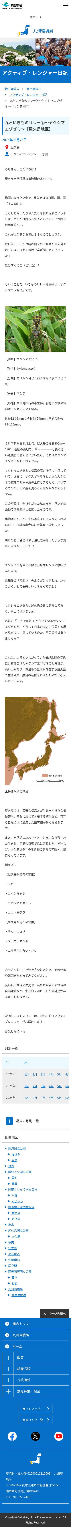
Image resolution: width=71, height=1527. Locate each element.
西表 (14, 1283)
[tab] (9, 1121)
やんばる (14, 1254)
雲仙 (14, 1177)
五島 (14, 1160)
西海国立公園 (17, 1148)
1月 (26, 1074)
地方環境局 (12, 89)
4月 (51, 1074)
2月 (35, 1074)
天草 (14, 1183)
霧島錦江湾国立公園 (21, 1207)
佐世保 (15, 1154)
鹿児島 (15, 1213)
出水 (11, 1224)
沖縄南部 (14, 1260)
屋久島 (15, 1236)
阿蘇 (14, 1195)
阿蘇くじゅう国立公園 (22, 1189)
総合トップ (21, 1323)
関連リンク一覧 (33, 1420)
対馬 (11, 1166)
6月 (67, 1074)
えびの (15, 1218)
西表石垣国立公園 (19, 1271)
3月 (43, 1074)
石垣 (14, 1277)
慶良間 (12, 1265)
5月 (59, 1074)
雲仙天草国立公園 (19, 1172)
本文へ (33, 17)
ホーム (17, 1346)
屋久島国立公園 (18, 1230)
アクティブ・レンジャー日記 (28, 94)
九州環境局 (34, 89)
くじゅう (17, 1201)
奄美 (11, 1242)
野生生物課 (18, 1295)
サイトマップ (31, 1409)
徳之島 (12, 1248)
